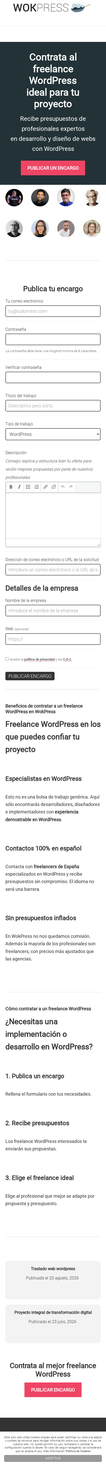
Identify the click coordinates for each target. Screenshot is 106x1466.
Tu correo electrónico (24, 301)
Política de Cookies (78, 1451)
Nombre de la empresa (25, 600)
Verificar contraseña (23, 367)
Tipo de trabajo (19, 424)
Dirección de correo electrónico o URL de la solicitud (52, 559)
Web (17, 628)
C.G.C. (67, 659)
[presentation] (11, 487)
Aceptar (53, 1458)
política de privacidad (39, 659)
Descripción (49, 465)
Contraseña (15, 329)
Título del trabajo (20, 395)
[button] (11, 487)
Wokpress (53, 7)
